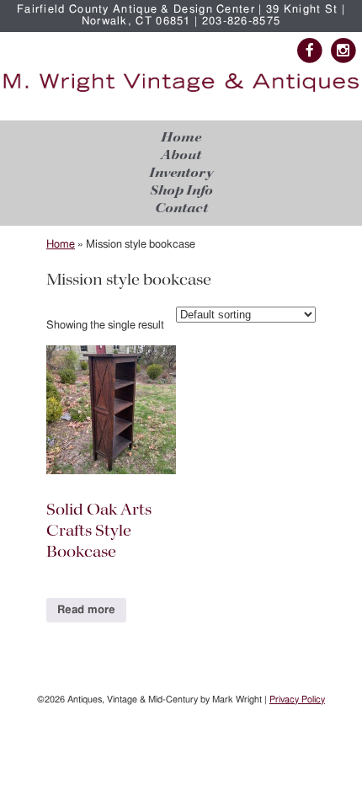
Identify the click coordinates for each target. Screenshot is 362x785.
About (181, 155)
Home (181, 138)
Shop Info (181, 191)
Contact (181, 208)
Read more (86, 610)
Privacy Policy (297, 699)
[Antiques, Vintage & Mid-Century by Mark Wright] (181, 92)
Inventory (181, 173)
